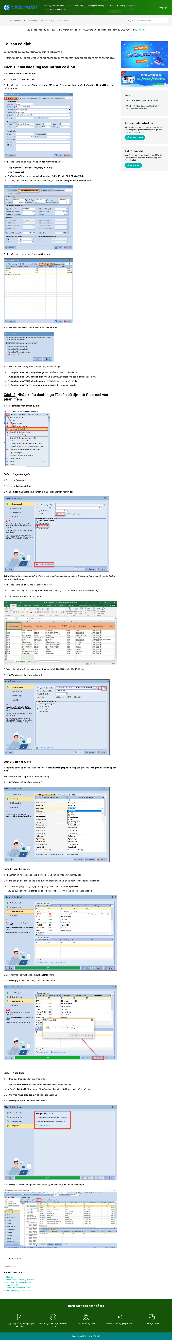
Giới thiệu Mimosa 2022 (54, 6)
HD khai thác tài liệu (76, 6)
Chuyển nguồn (12, 1285)
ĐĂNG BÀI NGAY (136, 137)
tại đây (141, 30)
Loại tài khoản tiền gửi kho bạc (19, 1282)
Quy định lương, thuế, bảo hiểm (19, 1290)
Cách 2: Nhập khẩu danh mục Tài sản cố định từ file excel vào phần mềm (143, 107)
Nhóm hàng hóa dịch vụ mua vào (20, 1280)
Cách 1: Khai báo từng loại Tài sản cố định (142, 100)
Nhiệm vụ (10, 1277)
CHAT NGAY (135, 165)
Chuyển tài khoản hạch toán (18, 1288)
